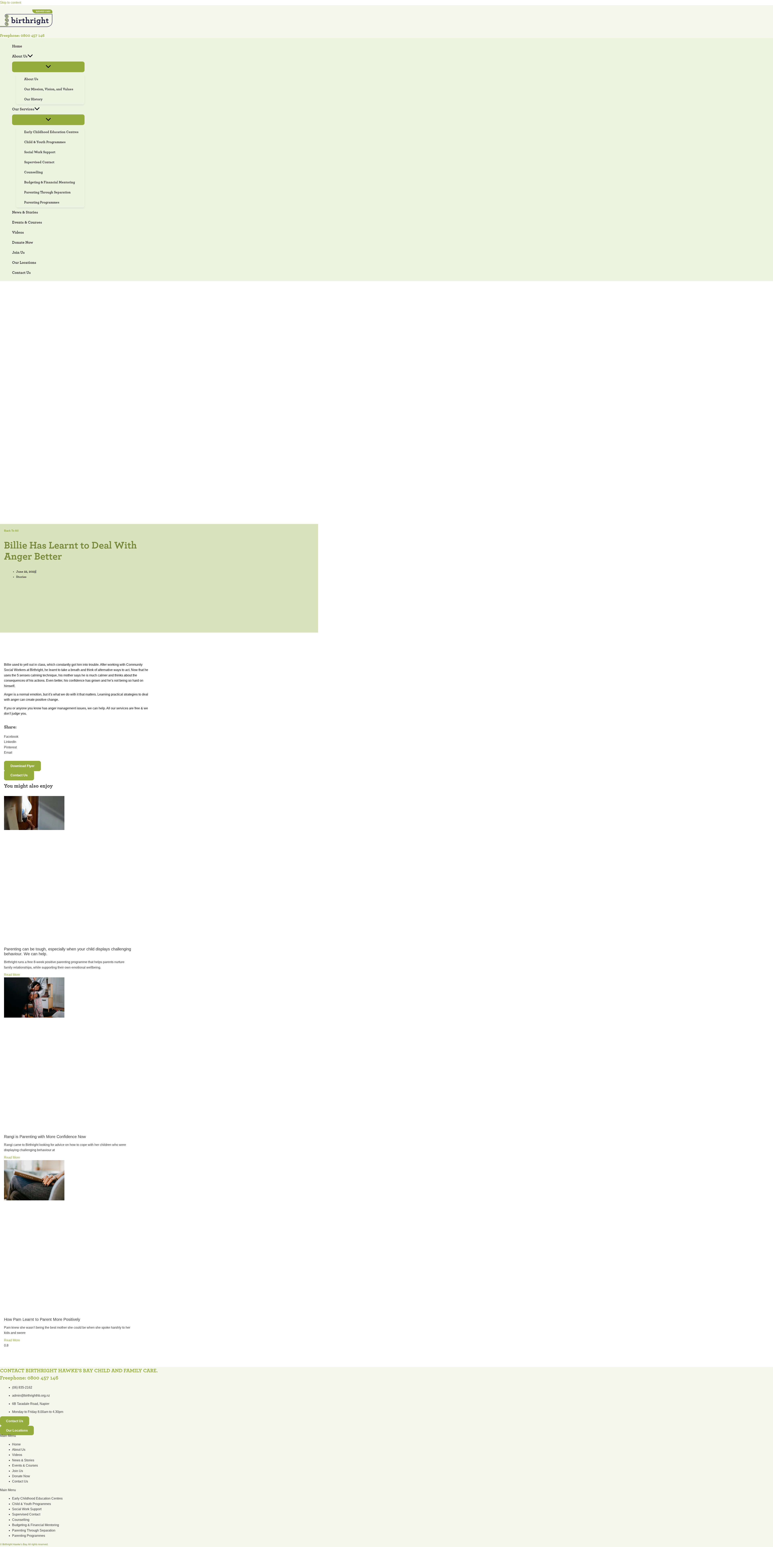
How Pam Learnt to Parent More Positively (42, 1319)
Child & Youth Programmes (31, 1504)
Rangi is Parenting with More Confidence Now (45, 1136)
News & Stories (23, 1460)
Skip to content (10, 2)
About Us (18, 1449)
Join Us (17, 1471)
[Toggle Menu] (48, 67)
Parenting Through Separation (33, 1530)
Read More (12, 974)
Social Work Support (26, 1509)
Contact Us (20, 1481)
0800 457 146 (32, 36)
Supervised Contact (26, 1514)
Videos (17, 1455)
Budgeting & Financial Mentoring (35, 1525)
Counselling (20, 1519)
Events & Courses (25, 1465)
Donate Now (21, 1476)
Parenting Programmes (28, 1535)
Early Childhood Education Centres (37, 1498)
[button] (30, 56)
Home (16, 1444)
